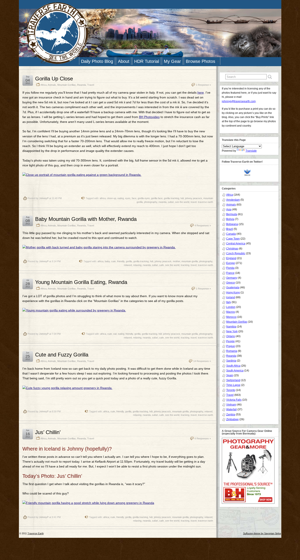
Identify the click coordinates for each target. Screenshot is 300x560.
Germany (231, 277)
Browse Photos (200, 61)
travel (194, 202)
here (200, 92)
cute (113, 261)
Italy (228, 302)
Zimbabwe (232, 419)
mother (176, 261)
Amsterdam (233, 199)
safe (161, 265)
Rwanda (81, 85)
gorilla (129, 261)
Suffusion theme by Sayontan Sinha (262, 533)
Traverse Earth (35, 533)
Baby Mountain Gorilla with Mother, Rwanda (86, 219)
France (230, 273)
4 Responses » (203, 225)
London (230, 307)
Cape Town (233, 238)
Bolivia (230, 219)
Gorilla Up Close (54, 79)
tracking (185, 265)
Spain (229, 375)
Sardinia (231, 360)
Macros (230, 311)
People (230, 341)
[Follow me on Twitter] (248, 172)
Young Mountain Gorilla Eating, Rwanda (81, 282)
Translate (251, 150)
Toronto (230, 390)
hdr (182, 198)
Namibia (231, 326)
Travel (90, 85)
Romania (231, 351)
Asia (228, 209)
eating (120, 198)
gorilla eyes (144, 198)
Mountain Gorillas (66, 85)
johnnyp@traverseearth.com (239, 101)
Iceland (230, 297)
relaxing (137, 265)
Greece (230, 282)
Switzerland (233, 380)
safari (171, 202)
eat (115, 334)
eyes (127, 198)
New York (232, 331)
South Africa (233, 365)
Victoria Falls (234, 399)
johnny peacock (193, 198)
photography (150, 202)
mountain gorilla (189, 261)
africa (103, 198)
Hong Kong (233, 292)
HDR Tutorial (146, 61)
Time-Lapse (233, 385)
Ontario (230, 336)
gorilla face (157, 198)
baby (107, 261)
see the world (182, 202)
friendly (121, 261)
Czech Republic (235, 253)
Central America (235, 243)
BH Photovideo (149, 117)
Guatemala (232, 287)
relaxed (128, 265)
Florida (230, 267)
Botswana (232, 224)
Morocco (231, 316)
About (123, 61)
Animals (52, 85)
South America (235, 370)
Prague (230, 346)
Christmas (232, 248)
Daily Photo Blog (97, 61)
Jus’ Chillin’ (48, 432)
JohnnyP (44, 198)
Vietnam (231, 404)
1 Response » (203, 85)
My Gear (172, 61)
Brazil (229, 229)
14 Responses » (202, 361)
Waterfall (231, 409)
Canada (231, 233)
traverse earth (205, 202)
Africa (43, 85)
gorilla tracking (171, 198)
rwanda (162, 202)
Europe (230, 263)
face (134, 198)
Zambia (230, 414)
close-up (111, 198)
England (231, 258)
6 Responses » (203, 438)
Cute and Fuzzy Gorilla (61, 355)
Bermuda (231, 214)
